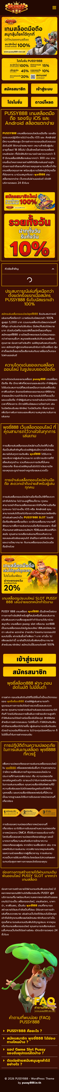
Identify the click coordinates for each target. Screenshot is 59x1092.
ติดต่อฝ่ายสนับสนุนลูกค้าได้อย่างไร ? (28, 1062)
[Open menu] (54, 7)
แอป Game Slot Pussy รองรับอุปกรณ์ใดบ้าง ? (26, 1051)
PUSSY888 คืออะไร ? (24, 1031)
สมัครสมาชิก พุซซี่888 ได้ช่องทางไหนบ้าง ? (31, 1040)
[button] (53, 269)
